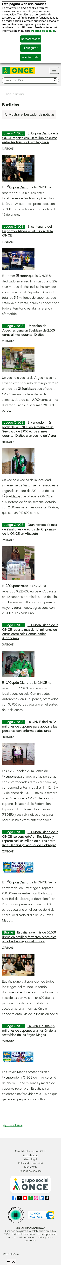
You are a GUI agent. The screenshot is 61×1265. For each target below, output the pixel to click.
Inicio (8, 94)
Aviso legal (30, 1159)
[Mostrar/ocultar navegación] (54, 70)
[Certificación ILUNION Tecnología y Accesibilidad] (41, 1214)
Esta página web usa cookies (24, 3)
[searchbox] (27, 80)
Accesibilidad (30, 1155)
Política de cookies (43, 30)
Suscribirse (14, 1125)
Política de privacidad (30, 1163)
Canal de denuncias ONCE (30, 1151)
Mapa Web (30, 1167)
